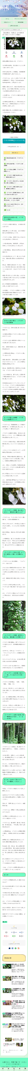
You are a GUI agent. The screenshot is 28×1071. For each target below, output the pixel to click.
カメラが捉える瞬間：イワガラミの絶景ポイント (13, 170)
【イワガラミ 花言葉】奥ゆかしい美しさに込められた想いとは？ (13, 193)
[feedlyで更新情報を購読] (15, 948)
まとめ (8, 210)
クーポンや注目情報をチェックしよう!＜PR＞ (14, 141)
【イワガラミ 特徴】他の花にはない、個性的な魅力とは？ (13, 176)
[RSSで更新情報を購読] (18, 948)
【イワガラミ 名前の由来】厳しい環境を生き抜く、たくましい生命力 (13, 199)
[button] (21, 56)
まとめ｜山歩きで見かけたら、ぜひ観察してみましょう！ (13, 205)
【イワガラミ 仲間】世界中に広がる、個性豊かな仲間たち (13, 187)
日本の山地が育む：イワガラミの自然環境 (13, 164)
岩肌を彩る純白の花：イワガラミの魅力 (13, 158)
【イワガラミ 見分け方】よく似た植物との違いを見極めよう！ (13, 182)
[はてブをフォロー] (12, 948)
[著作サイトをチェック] (9, 948)
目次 (13, 152)
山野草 (5, 921)
